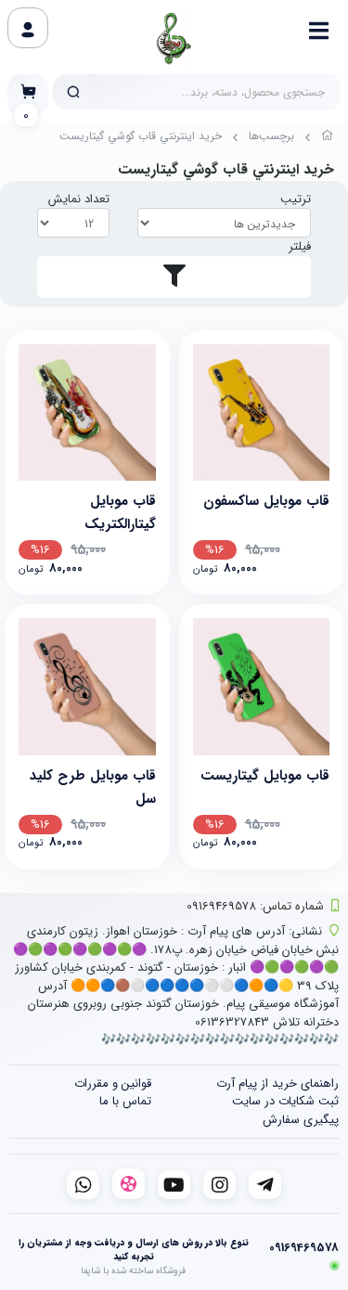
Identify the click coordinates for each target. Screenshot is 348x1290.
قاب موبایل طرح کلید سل (93, 785)
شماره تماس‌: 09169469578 (255, 906)
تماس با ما (125, 1101)
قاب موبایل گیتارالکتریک (120, 511)
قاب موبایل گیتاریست (264, 776)
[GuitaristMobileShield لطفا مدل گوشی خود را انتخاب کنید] (261, 686)
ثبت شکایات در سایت (285, 1101)
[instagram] (219, 1184)
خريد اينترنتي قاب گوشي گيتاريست (140, 136)
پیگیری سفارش (301, 1119)
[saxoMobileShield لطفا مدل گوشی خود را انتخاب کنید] (261, 413)
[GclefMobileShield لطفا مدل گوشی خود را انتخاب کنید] (87, 686)
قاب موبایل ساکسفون (266, 501)
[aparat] (128, 1183)
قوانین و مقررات (112, 1083)
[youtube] (174, 1184)
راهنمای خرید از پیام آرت (277, 1083)
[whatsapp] (83, 1184)
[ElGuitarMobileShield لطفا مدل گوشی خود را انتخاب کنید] (87, 413)
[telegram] (265, 1184)
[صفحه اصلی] (327, 138)
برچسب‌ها (271, 136)
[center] (73, 92)
